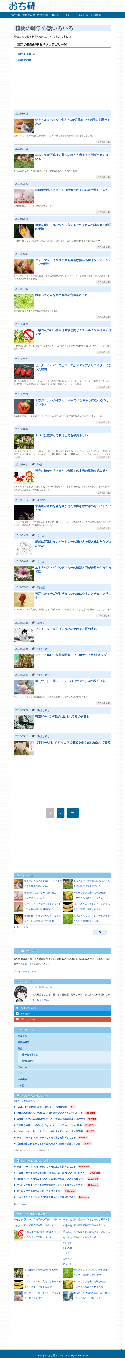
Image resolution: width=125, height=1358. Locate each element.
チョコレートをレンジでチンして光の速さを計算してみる (46, 1137)
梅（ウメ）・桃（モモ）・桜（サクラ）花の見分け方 (42, 1295)
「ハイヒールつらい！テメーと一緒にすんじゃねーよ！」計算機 (50, 1131)
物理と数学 (43, 648)
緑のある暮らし (27, 54)
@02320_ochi (26, 1008)
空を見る (22, 1036)
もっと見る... (20, 1204)
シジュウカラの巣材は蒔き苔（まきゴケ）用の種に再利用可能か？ (42, 907)
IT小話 (56, 15)
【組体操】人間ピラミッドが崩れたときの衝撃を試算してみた (48, 1143)
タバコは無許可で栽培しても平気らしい (42, 1272)
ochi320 (22, 1013)
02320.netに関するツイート (28, 1101)
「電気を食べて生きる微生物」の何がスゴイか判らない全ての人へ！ (52, 1172)
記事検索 (96, 15)
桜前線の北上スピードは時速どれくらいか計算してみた (42, 895)
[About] (22, 993)
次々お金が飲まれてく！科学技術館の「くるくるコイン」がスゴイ (51, 1185)
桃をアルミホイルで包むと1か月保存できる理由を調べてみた (43, 883)
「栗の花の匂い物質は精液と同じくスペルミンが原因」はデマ (42, 1234)
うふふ (41, 535)
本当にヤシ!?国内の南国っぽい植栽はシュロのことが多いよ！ (91, 1295)
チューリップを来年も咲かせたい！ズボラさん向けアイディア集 (91, 895)
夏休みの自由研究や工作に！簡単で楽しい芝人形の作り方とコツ (42, 1222)
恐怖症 (41, 500)
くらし (69, 15)
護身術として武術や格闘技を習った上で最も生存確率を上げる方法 (51, 1119)
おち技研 (15, 15)
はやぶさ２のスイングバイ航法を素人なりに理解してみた (46, 1197)
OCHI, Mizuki (25, 1019)
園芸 (20, 44)
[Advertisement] (62, 86)
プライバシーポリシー (25, 971)
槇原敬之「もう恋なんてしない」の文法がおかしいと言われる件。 (51, 1178)
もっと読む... (43, 999)
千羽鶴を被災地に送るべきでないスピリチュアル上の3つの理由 (49, 1125)
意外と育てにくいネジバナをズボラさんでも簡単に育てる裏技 (91, 918)
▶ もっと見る (21, 927)
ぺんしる (82, 15)
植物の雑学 (24, 60)
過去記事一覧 (25, 964)
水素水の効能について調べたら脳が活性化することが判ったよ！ (50, 1113)
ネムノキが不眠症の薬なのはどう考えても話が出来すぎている (91, 883)
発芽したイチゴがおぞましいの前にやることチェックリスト (91, 1234)
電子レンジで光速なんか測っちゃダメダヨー (39, 1191)
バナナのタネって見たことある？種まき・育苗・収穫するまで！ (91, 907)
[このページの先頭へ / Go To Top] (121, 1353)
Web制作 (42, 15)
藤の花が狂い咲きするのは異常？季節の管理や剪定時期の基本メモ (91, 1222)
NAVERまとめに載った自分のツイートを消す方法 (42, 1107)
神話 (39, 464)
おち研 (51, 1355)
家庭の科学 (28, 15)
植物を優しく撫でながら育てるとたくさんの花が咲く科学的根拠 (42, 918)
